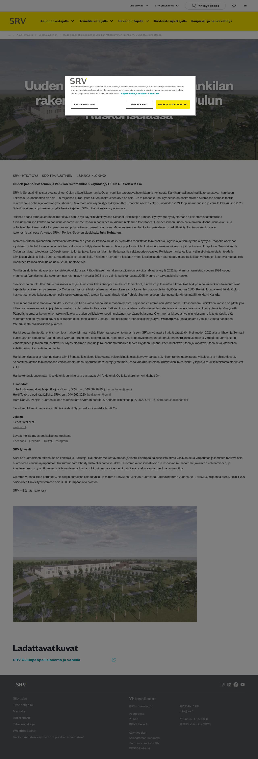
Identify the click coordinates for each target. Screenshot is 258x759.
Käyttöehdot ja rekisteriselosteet (140, 93)
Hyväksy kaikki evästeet (173, 104)
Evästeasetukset (84, 104)
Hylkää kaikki (139, 104)
